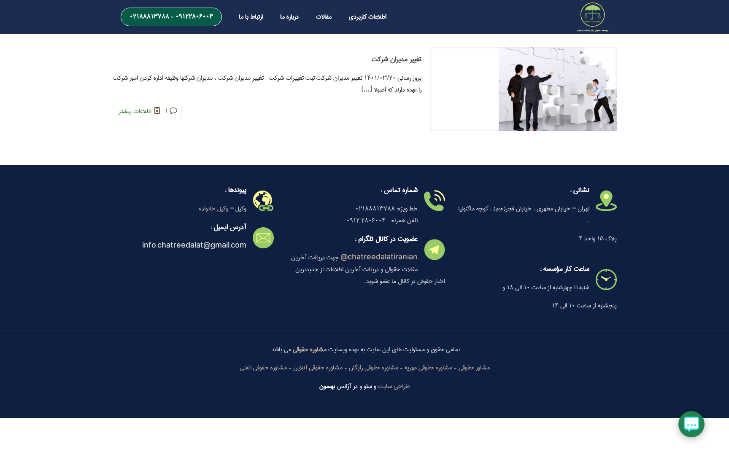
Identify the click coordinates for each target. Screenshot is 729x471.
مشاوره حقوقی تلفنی (263, 367)
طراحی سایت (394, 386)
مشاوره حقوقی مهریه (428, 367)
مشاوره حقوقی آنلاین (318, 367)
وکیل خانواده (213, 208)
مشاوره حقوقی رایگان (373, 367)
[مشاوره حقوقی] (592, 17)
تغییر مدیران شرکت (396, 59)
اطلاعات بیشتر (135, 111)
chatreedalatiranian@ (379, 257)
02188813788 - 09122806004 (171, 16)
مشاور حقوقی (474, 367)
